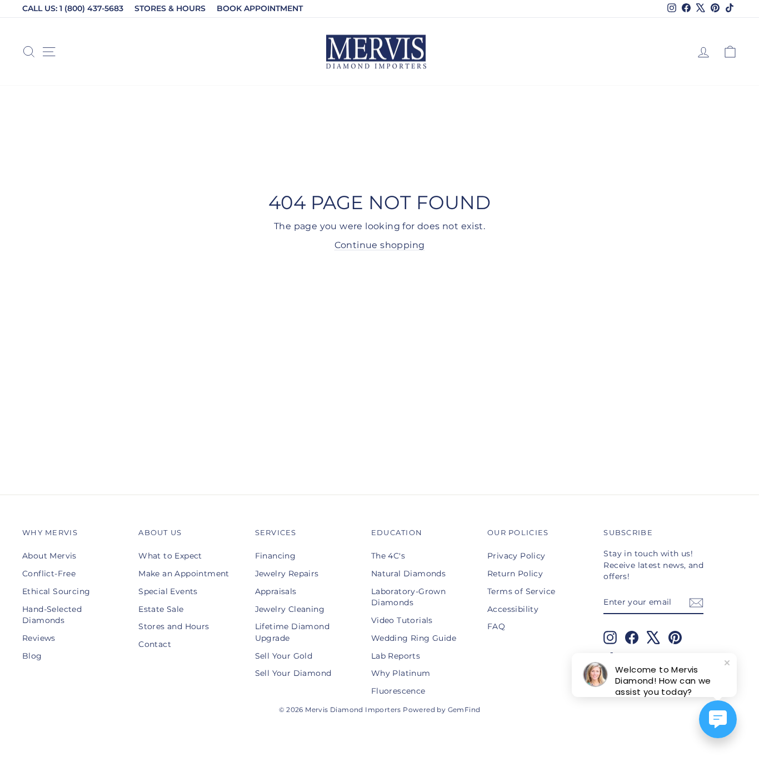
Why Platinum (401, 673)
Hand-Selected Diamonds (52, 615)
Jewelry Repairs (287, 573)
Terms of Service (521, 591)
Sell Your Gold (284, 655)
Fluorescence (398, 690)
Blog (32, 655)
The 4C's (388, 555)
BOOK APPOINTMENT (260, 8)
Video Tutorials (402, 620)
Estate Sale (160, 609)
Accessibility (512, 609)
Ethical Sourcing (56, 591)
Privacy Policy (516, 555)
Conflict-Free (49, 573)
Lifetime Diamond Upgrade (292, 632)
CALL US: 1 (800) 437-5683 (72, 8)
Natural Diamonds (408, 573)
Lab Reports (395, 655)
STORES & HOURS (170, 8)
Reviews (39, 638)
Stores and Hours (173, 626)
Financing (275, 555)
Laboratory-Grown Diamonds (408, 597)
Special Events (168, 591)
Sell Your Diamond (293, 673)
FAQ (496, 626)
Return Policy (515, 573)
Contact (154, 644)
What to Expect (170, 555)
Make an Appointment (183, 573)
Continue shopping (379, 245)
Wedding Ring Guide (413, 638)
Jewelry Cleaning (289, 609)
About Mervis (49, 555)
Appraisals (276, 591)
